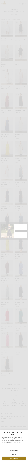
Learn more (5, 446)
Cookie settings (14, 450)
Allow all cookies (14, 458)
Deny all (14, 454)
